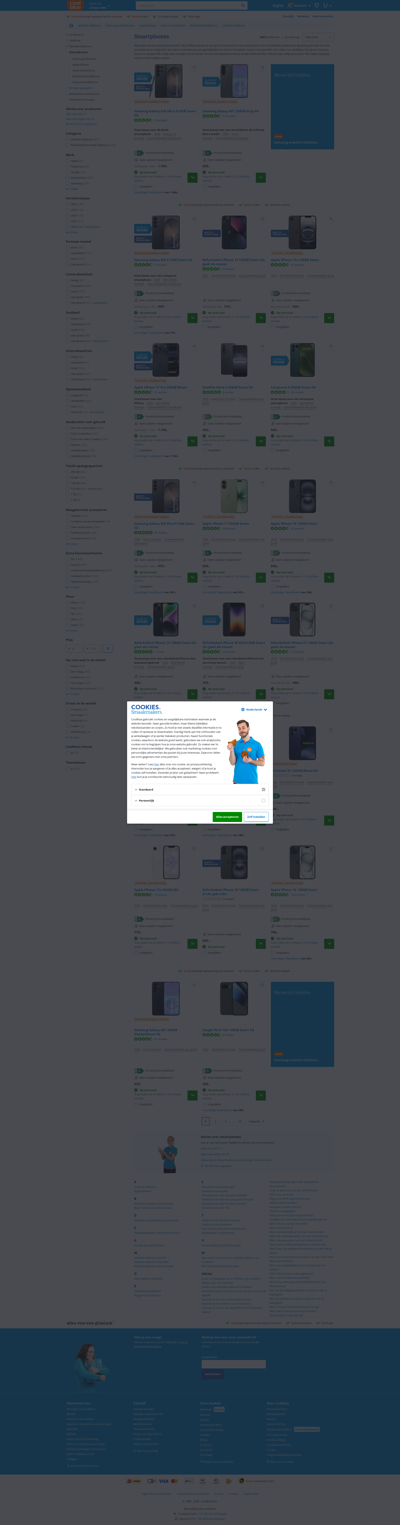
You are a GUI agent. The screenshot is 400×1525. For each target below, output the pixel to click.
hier (156, 764)
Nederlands (254, 709)
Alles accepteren (227, 817)
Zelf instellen (256, 817)
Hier (133, 777)
